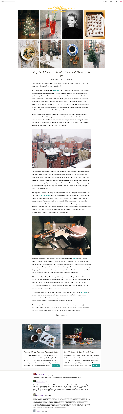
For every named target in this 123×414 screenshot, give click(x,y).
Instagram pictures (44, 195)
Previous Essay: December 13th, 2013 (41, 322)
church (74, 258)
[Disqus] (61, 393)
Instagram (56, 90)
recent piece (84, 292)
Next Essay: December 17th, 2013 (81, 322)
